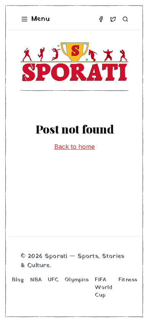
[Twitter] (113, 19)
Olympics (77, 280)
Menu (40, 19)
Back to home (74, 146)
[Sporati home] (74, 61)
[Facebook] (101, 19)
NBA (35, 280)
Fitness (127, 280)
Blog (18, 280)
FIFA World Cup (103, 287)
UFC (53, 280)
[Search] (125, 19)
